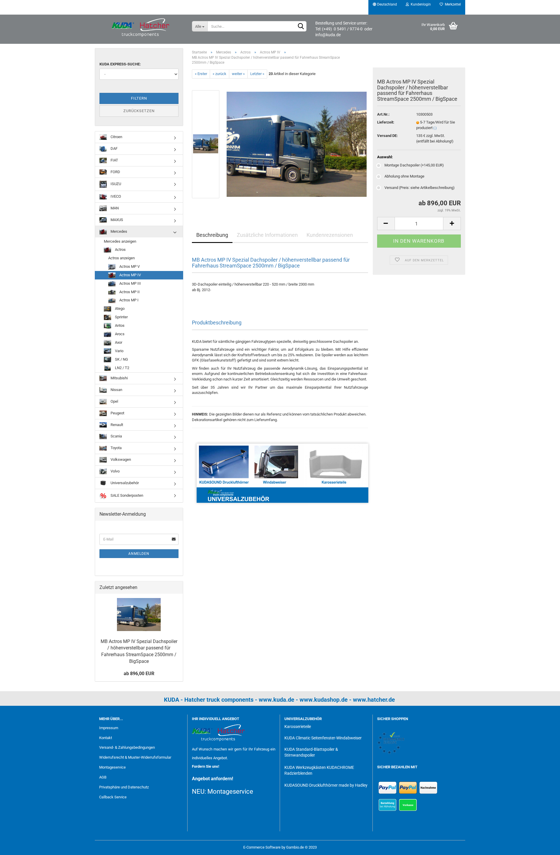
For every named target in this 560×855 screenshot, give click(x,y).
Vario (118, 351)
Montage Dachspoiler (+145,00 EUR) (414, 165)
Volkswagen (120, 459)
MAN (114, 208)
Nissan (116, 389)
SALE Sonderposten (126, 495)
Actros (120, 249)
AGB (102, 777)
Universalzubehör (124, 483)
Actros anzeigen (121, 258)
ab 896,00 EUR (139, 673)
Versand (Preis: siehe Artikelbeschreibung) (419, 187)
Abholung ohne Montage (404, 176)
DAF (114, 148)
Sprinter (121, 317)
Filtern (139, 98)
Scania (116, 436)
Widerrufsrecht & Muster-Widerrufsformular (135, 757)
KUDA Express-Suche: (120, 64)
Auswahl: (385, 157)
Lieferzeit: (385, 122)
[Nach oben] (544, 846)
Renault (116, 425)
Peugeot (117, 413)
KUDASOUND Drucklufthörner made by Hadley (326, 785)
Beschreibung (212, 235)
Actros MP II (129, 292)
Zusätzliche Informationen (267, 235)
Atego (119, 308)
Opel (114, 401)
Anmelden (138, 554)
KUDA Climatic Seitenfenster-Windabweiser (323, 738)
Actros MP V (129, 266)
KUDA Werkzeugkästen (305, 767)
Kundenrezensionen (330, 235)
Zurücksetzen (139, 111)
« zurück (219, 74)
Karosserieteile (297, 726)
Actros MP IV (129, 275)
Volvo (115, 471)
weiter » (238, 74)
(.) (435, 128)
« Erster (201, 74)
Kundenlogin (420, 4)
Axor (118, 342)
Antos (119, 325)
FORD (115, 172)
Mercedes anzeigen (120, 241)
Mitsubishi (119, 378)
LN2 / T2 (121, 368)
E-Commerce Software (262, 847)
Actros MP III (129, 283)
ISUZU (115, 184)
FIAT (114, 160)
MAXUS (116, 220)
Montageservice (112, 767)
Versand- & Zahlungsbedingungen (127, 747)
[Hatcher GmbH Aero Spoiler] (141, 28)
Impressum (108, 728)
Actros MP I (128, 300)
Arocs (119, 334)
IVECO (115, 196)
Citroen (116, 137)
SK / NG (121, 359)
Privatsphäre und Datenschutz (124, 787)
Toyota (116, 448)
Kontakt (105, 738)
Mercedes (118, 231)
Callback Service (113, 797)
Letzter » (257, 74)
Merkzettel (452, 4)
